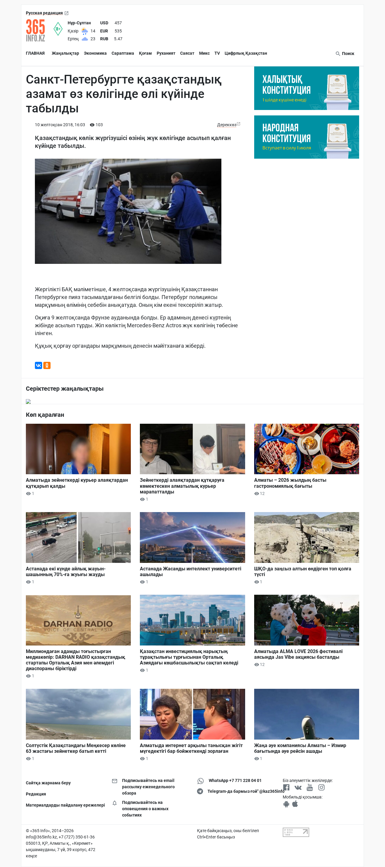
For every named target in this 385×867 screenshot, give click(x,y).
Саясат (187, 53)
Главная (35, 53)
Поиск (347, 53)
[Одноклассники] (47, 365)
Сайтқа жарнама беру (48, 782)
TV (217, 53)
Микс (204, 53)
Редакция (36, 794)
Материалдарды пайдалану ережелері (64, 805)
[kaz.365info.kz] (40, 30)
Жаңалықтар (65, 53)
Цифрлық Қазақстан (246, 53)
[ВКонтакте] (38, 365)
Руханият (166, 53)
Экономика (95, 53)
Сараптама (123, 53)
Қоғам (145, 53)
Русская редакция (44, 13)
